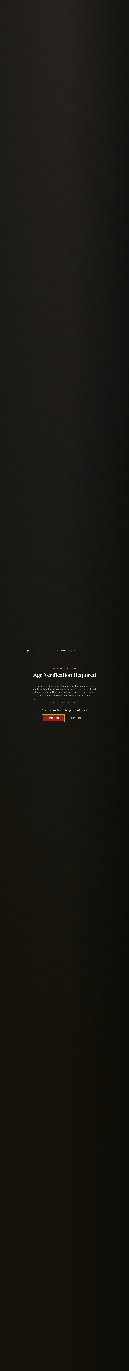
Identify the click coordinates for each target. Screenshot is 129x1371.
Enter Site (53, 718)
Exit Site (76, 718)
